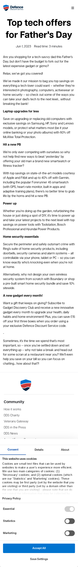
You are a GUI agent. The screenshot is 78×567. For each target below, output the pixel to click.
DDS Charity (12, 415)
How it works (12, 409)
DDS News (11, 433)
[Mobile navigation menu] (72, 7)
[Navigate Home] (35, 8)
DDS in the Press (15, 427)
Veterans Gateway (16, 421)
